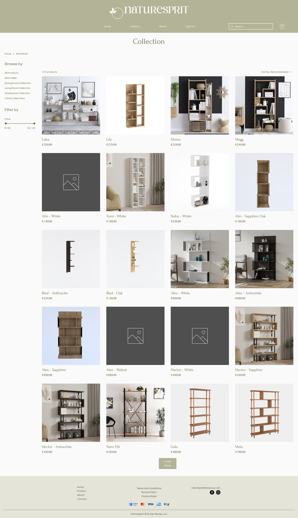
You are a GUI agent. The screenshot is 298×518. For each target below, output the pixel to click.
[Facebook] (212, 492)
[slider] (6, 123)
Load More (167, 463)
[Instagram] (218, 492)
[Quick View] (71, 105)
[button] (282, 26)
